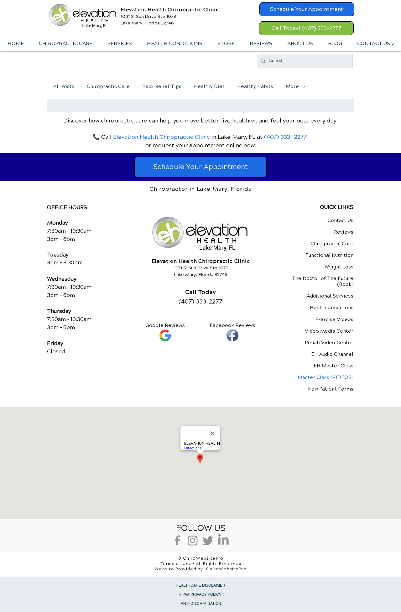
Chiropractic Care (108, 86)
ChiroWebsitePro (226, 569)
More (292, 86)
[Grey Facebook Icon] (177, 540)
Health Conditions (331, 307)
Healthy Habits (255, 86)
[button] (119, 43)
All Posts (63, 86)
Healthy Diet (209, 86)
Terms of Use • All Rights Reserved (201, 563)
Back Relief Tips (161, 86)
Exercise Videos (334, 319)
